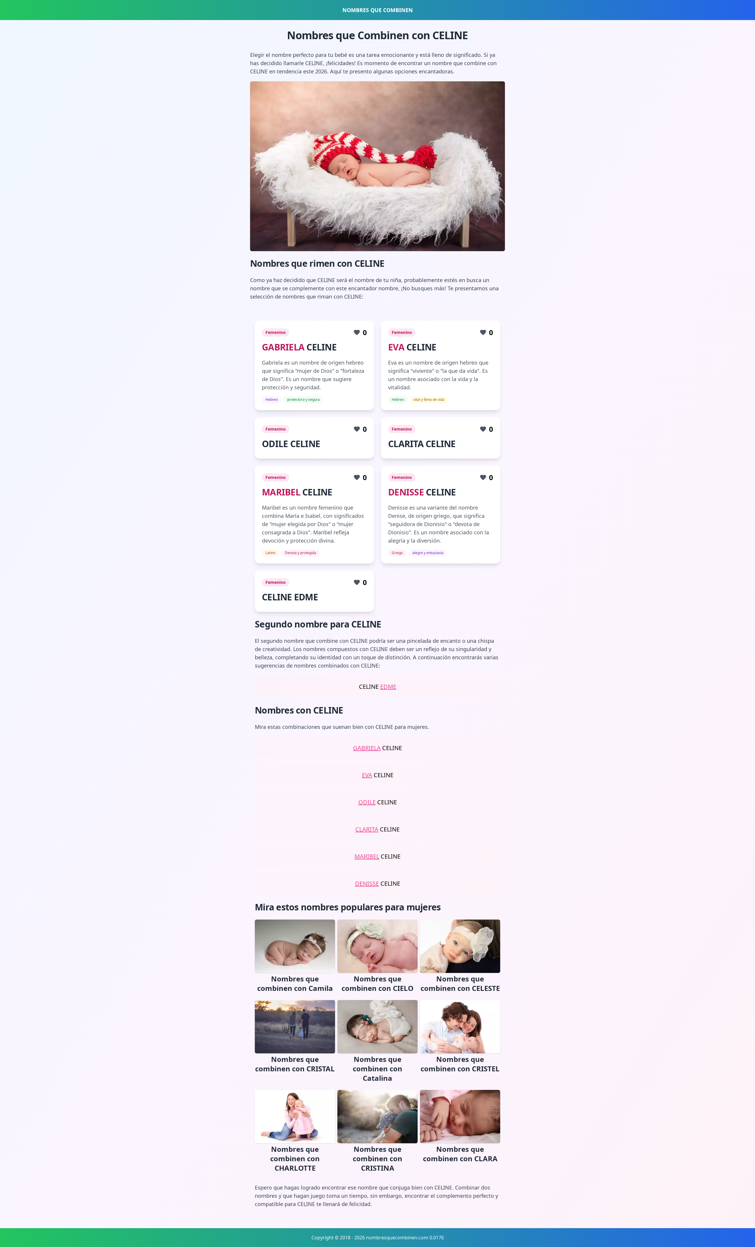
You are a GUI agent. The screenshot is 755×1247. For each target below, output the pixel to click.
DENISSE (406, 492)
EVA (396, 347)
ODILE (367, 802)
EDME (388, 687)
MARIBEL (281, 492)
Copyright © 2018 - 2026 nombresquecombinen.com (369, 1237)
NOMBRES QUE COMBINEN (377, 10)
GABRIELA (283, 347)
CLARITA (366, 829)
